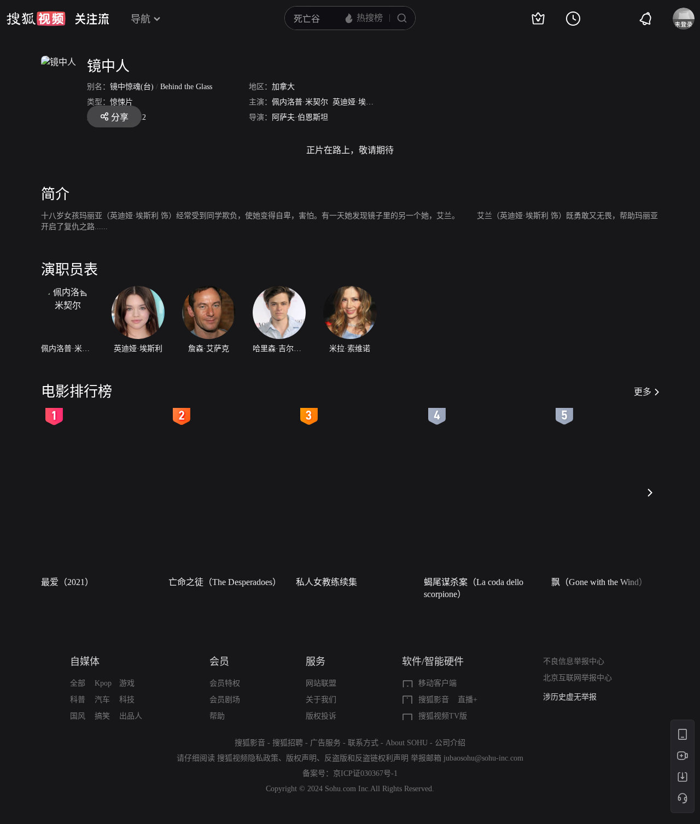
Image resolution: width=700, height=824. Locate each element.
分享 (120, 117)
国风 (77, 716)
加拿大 (283, 87)
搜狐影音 (433, 700)
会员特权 (224, 683)
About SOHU (407, 743)
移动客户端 (437, 683)
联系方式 (363, 743)
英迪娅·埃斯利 (356, 102)
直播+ (467, 700)
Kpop (103, 683)
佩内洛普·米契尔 (300, 102)
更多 (642, 391)
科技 (127, 700)
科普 (77, 700)
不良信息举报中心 (573, 661)
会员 (219, 661)
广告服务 (325, 743)
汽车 (102, 700)
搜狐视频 (36, 18)
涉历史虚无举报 (570, 697)
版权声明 (301, 758)
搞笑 (102, 716)
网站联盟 (321, 683)
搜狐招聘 (287, 743)
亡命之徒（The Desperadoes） (224, 582)
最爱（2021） (67, 582)
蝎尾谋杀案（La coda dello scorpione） (473, 588)
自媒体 (85, 661)
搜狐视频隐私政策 (247, 758)
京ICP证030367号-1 (365, 773)
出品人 (130, 716)
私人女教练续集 (326, 582)
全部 (77, 683)
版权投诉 (321, 716)
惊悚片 (121, 102)
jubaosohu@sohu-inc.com (483, 758)
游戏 (127, 683)
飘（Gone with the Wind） (599, 582)
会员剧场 (224, 700)
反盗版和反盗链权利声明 (366, 758)
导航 (140, 19)
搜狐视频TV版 (442, 716)
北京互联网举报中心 (577, 678)
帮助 (217, 716)
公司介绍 (450, 743)
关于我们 (321, 700)
